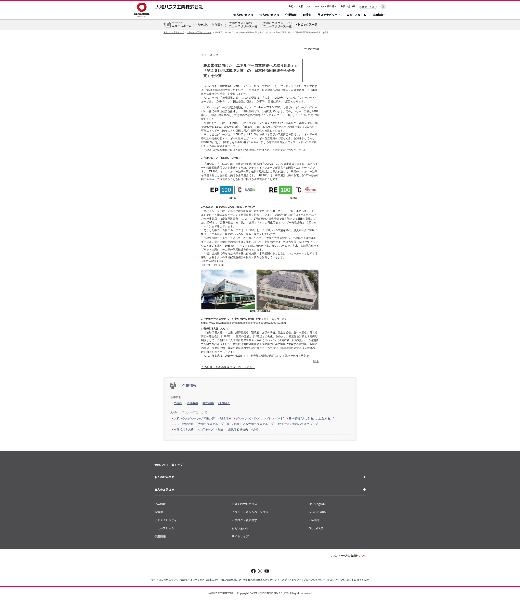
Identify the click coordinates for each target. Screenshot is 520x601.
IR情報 (158, 512)
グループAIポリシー (314, 579)
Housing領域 (317, 504)
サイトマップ (240, 536)
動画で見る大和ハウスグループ (254, 424)
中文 (372, 6)
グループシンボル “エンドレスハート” (260, 418)
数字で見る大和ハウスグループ (298, 424)
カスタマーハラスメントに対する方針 (348, 579)
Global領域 (316, 528)
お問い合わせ (348, 6)
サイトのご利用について (164, 579)
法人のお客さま (269, 15)
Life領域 (314, 520)
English (363, 6)
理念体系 (225, 418)
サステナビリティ (165, 520)
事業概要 (208, 403)
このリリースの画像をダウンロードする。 (228, 367)
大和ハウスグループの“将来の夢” (195, 418)
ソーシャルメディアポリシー (285, 579)
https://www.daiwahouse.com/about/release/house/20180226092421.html (243, 322)
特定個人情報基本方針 (255, 579)
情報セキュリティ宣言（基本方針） (199, 579)
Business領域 (318, 512)
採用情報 (160, 536)
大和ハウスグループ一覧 (213, 424)
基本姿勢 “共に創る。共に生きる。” (311, 418)
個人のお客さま (243, 15)
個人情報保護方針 (231, 579)
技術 (255, 429)
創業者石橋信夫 (238, 429)
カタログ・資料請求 (326, 6)
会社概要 (192, 403)
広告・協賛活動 (184, 424)
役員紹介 (224, 403)
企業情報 (189, 385)
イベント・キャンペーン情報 (250, 512)
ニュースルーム (356, 15)
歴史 (221, 429)
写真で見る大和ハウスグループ (193, 429)
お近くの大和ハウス (300, 6)
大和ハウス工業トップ (174, 32)
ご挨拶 (178, 403)
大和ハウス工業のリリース (199, 32)
